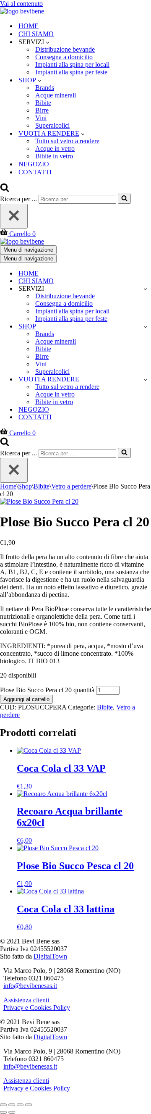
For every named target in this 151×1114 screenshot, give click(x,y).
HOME (28, 25)
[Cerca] (4, 189)
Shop (25, 486)
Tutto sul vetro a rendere (67, 141)
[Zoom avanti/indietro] (3, 1104)
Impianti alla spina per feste (71, 72)
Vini (41, 117)
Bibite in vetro (54, 156)
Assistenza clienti (26, 1000)
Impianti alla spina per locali (72, 64)
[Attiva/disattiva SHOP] (145, 326)
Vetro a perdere (71, 486)
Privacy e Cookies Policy (36, 1007)
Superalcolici (52, 125)
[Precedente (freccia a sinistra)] (3, 1112)
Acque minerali (55, 95)
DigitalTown (50, 956)
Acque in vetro (55, 148)
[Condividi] (20, 1104)
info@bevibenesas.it (30, 985)
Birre (42, 110)
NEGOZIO (33, 164)
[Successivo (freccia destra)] (11, 1112)
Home (8, 486)
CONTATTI (35, 172)
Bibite (43, 102)
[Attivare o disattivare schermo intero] (11, 1104)
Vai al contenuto (21, 3)
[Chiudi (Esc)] (28, 1104)
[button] (47, 42)
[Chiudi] (14, 216)
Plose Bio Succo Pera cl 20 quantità (47, 690)
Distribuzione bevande (65, 49)
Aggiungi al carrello (26, 699)
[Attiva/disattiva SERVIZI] (145, 288)
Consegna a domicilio (64, 56)
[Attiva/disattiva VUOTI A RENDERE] (145, 379)
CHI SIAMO (36, 33)
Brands (44, 87)
